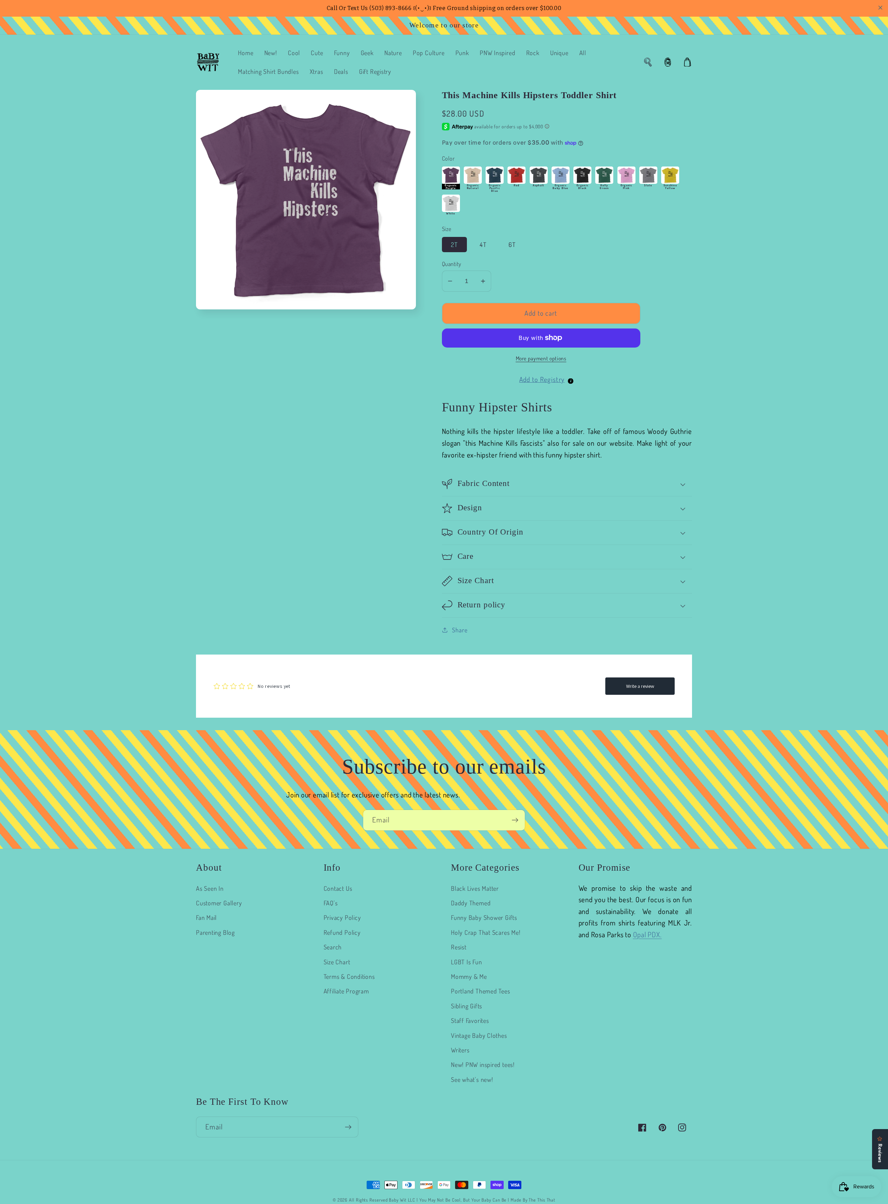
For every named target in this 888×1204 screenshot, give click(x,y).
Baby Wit (398, 1200)
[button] (648, 62)
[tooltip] (570, 381)
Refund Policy (342, 932)
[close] (880, 7)
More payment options (541, 358)
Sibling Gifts (466, 1006)
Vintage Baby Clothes (479, 1035)
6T (512, 244)
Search (333, 947)
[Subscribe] (515, 820)
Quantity (451, 263)
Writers (460, 1050)
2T (454, 244)
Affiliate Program (346, 991)
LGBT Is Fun (466, 962)
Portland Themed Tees (480, 991)
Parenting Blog (215, 932)
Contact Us (338, 888)
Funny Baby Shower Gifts (484, 917)
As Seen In (210, 888)
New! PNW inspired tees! (483, 1064)
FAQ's (331, 903)
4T (483, 244)
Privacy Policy (342, 917)
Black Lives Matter (475, 888)
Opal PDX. (647, 934)
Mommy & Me (469, 976)
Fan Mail (206, 917)
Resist (459, 947)
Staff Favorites (470, 1020)
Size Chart (337, 962)
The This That (542, 1200)
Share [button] (459, 630)
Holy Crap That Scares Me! (486, 932)
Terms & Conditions (349, 976)
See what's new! (472, 1079)
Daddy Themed (470, 903)
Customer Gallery (219, 903)
